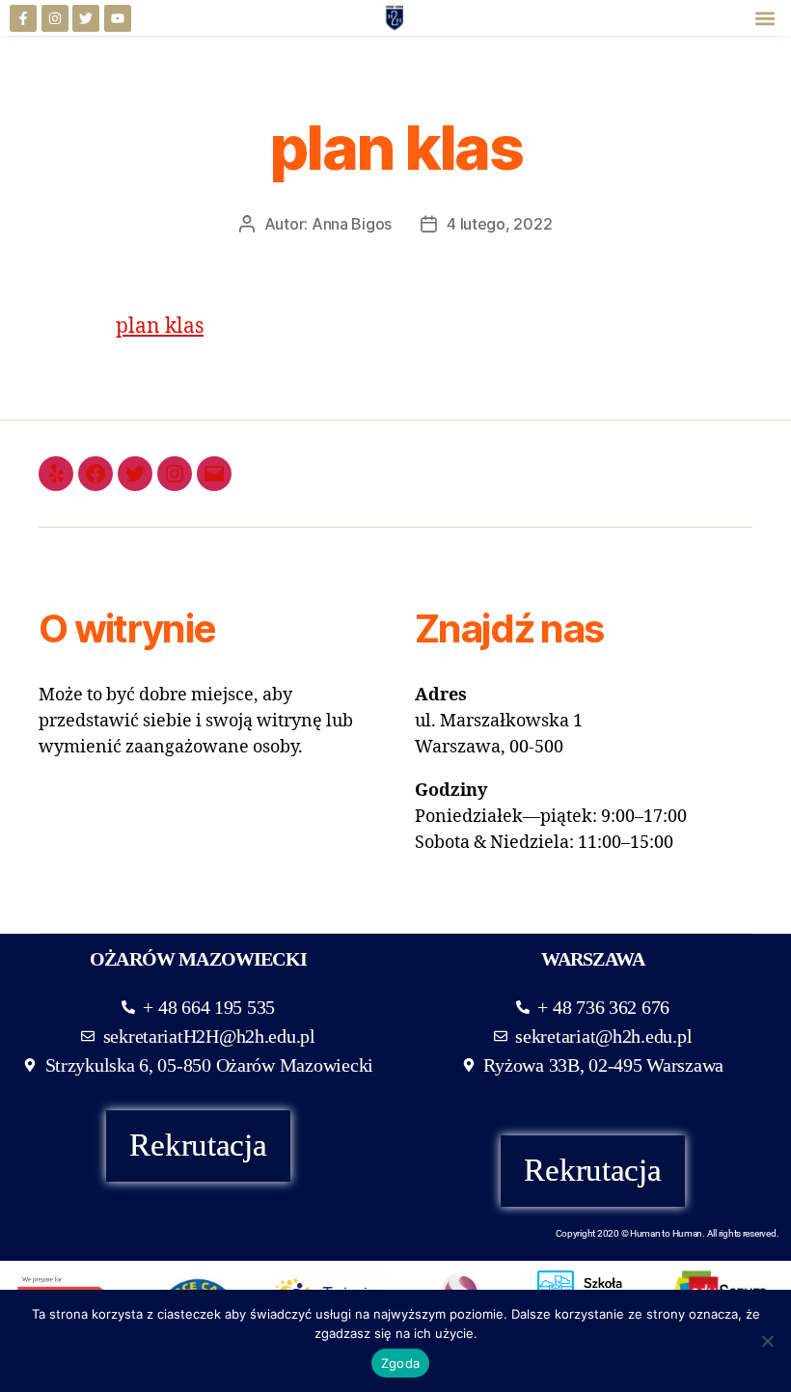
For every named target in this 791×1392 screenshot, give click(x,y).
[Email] (214, 473)
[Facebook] (95, 473)
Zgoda (400, 1363)
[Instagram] (54, 18)
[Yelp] (56, 473)
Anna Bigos (352, 223)
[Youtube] (117, 18)
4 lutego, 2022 (499, 223)
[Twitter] (85, 18)
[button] (765, 18)
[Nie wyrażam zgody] (767, 1341)
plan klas (160, 327)
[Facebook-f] (23, 18)
